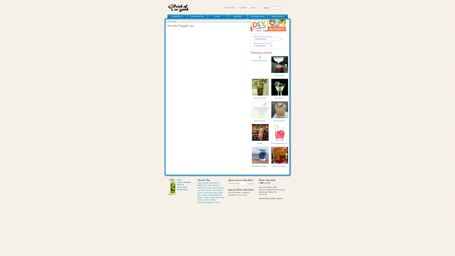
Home (253, 8)
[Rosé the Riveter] (280, 118)
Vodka (199, 183)
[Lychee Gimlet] (280, 73)
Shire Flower (279, 98)
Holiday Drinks (215, 197)
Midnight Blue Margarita (259, 166)
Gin (206, 188)
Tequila (209, 185)
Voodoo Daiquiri (259, 121)
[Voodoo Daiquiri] (260, 118)
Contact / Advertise (184, 182)
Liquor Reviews (217, 190)
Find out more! (242, 195)
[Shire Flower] (280, 95)
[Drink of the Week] (178, 11)
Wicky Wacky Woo (260, 61)
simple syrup (207, 193)
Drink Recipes (197, 17)
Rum (204, 185)
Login (179, 180)
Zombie (259, 143)
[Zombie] (260, 141)
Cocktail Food (258, 17)
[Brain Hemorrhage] (280, 164)
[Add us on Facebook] (262, 183)
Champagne (201, 202)
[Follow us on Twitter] (260, 183)
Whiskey (216, 185)
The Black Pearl (260, 98)
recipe (204, 195)
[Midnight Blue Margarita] (260, 164)
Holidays (206, 183)
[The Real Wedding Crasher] (280, 141)
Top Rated (243, 8)
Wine (217, 17)
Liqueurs (208, 190)
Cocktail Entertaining (214, 195)
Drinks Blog (177, 17)
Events (199, 193)
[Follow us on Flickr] (267, 183)
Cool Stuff (200, 190)
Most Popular (230, 8)
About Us (180, 185)
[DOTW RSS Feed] (269, 183)
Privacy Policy (182, 189)
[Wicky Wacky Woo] (260, 58)
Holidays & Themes (213, 202)
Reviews (237, 17)
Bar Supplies (278, 17)
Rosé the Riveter (279, 121)
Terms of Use (182, 187)
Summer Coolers (210, 200)
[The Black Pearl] (260, 95)
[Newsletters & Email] (264, 183)
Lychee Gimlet (279, 76)
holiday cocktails (203, 197)
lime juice (220, 188)
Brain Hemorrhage (279, 166)
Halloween (200, 188)
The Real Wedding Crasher (280, 143)
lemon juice (212, 188)
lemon (215, 193)
